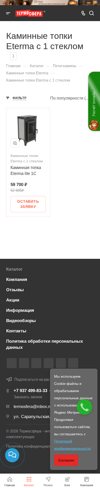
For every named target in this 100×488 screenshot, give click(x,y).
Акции (12, 300)
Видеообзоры (21, 320)
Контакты (16, 331)
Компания (16, 279)
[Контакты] (12, 455)
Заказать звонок (28, 397)
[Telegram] (36, 363)
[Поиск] (91, 13)
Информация (20, 310)
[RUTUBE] (24, 363)
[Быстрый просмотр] (15, 143)
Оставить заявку (28, 204)
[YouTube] (49, 363)
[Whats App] (61, 363)
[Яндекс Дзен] (73, 363)
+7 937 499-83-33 (30, 390)
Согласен (66, 460)
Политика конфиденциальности (34, 446)
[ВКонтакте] (12, 363)
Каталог (14, 269)
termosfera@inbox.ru (33, 406)
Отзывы (15, 289)
